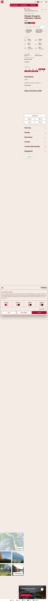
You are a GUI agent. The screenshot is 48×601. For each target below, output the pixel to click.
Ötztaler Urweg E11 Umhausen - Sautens (31, 10)
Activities (28, 8)
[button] (35, 128)
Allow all (39, 312)
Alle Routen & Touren (27, 9)
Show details (41, 309)
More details (26, 61)
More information (27, 85)
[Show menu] (46, 2)
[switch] (18, 305)
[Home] (24, 8)
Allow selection (24, 312)
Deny (9, 312)
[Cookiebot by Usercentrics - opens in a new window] (41, 288)
